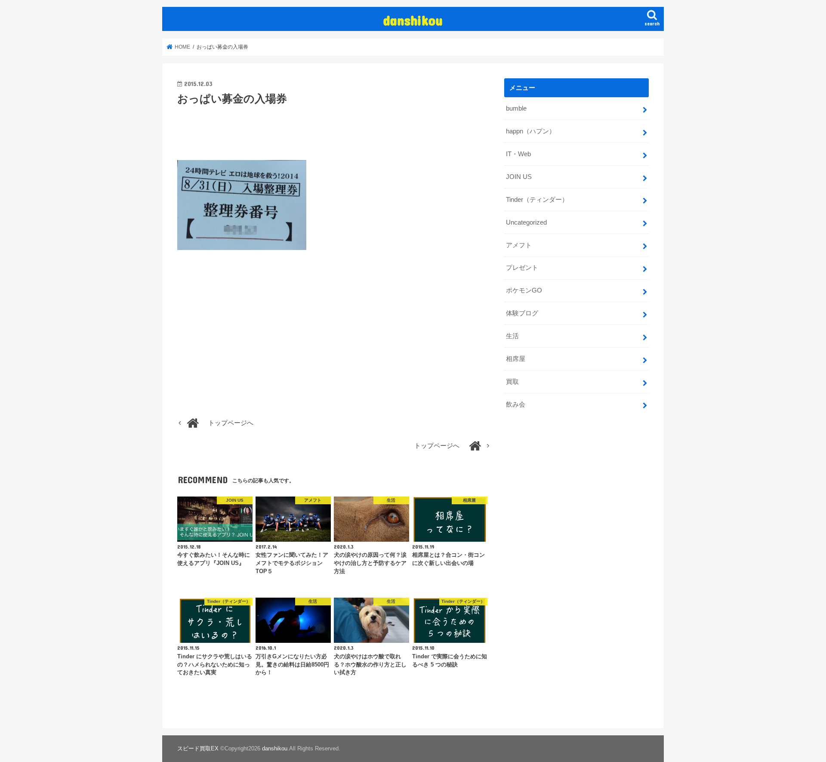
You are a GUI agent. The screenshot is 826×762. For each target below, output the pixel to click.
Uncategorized (526, 222)
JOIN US (519, 176)
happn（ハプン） (530, 131)
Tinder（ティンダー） (537, 199)
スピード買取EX (198, 748)
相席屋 (515, 358)
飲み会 (515, 404)
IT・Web (518, 154)
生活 (512, 336)
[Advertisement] (333, 138)
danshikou (413, 20)
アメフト (519, 245)
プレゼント (522, 267)
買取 (512, 381)
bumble (516, 108)
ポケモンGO (524, 290)
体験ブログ (522, 313)
